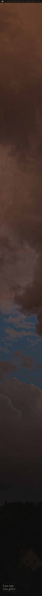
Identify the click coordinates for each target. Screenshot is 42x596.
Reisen (12, 1)
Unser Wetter (28, 1)
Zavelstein (18, 1)
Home (8, 1)
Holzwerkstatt (33, 1)
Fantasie (23, 1)
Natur (15, 1)
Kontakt (38, 1)
